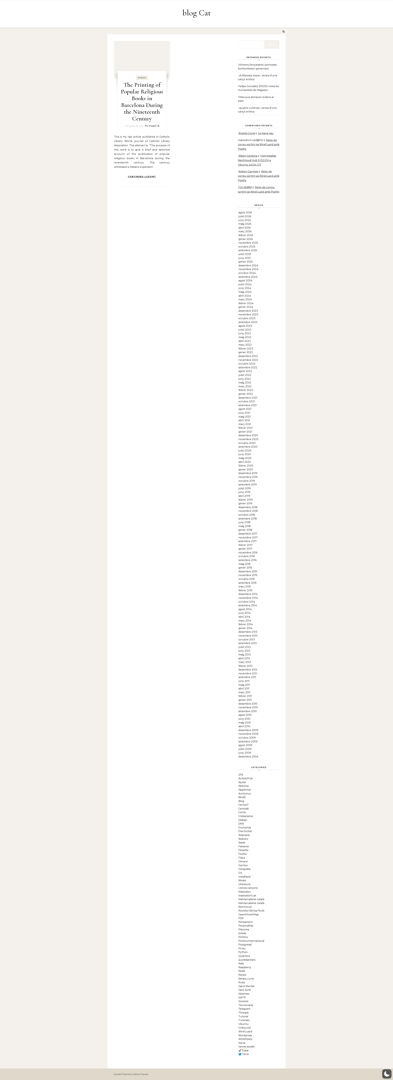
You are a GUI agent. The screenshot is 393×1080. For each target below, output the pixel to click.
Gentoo (243, 865)
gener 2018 (245, 529)
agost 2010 (245, 714)
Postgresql (245, 944)
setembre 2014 (247, 605)
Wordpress (245, 1035)
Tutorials (243, 1020)
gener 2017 (245, 548)
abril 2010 (244, 726)
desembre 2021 (247, 397)
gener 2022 (245, 393)
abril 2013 (244, 658)
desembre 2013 (247, 631)
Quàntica (244, 956)
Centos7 (243, 804)
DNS (241, 823)
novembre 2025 (248, 242)
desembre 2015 (247, 571)
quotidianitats (246, 959)
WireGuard (245, 1031)
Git (240, 872)
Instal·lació (244, 876)
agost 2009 (245, 745)
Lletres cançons (248, 887)
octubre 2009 (247, 737)
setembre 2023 (247, 322)
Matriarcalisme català (251, 899)
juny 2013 (244, 650)
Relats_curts (246, 978)
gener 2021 (245, 431)
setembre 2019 (247, 484)
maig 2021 (244, 416)
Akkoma (243, 785)
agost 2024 (245, 280)
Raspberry (244, 967)
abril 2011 (243, 688)
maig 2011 (244, 684)
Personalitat (245, 925)
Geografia (244, 869)
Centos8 (243, 808)
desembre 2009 (248, 730)
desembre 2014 (248, 594)
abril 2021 (244, 420)
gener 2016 (245, 567)
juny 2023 (244, 333)
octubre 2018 (246, 514)
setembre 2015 (247, 582)
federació (244, 835)
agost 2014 (245, 609)
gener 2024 (245, 307)
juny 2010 (244, 718)
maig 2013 (244, 654)
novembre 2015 (247, 575)
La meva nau (266, 133)
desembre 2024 (248, 265)
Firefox (242, 854)
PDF (241, 918)
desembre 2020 (248, 435)
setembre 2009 (247, 741)
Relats (242, 974)
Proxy (242, 948)
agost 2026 (245, 212)
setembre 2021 (247, 405)
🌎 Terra (243, 1054)
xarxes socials (246, 1046)
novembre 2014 (248, 597)
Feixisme (243, 846)
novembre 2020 (248, 439)
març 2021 (244, 424)
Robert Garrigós (248, 171)
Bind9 (242, 797)
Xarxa (241, 1042)
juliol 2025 (244, 254)
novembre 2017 (248, 537)
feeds (241, 842)
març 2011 (244, 692)
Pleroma (243, 929)
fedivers (243, 838)
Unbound (244, 1027)
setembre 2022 (247, 367)
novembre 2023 (248, 314)
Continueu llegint (142, 176)
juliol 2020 (244, 450)
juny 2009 (244, 752)
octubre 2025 (246, 246)
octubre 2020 (247, 443)
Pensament (245, 922)
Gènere (243, 861)
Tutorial (243, 1016)
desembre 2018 (247, 507)
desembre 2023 (248, 310)
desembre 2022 (248, 356)
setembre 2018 (247, 518)
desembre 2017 (247, 533)
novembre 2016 (247, 552)
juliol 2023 (244, 329)
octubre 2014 (246, 601)
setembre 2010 (247, 711)
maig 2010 (244, 722)
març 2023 (245, 344)
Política (243, 937)
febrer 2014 (245, 624)
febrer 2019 (245, 499)
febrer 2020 (245, 465)
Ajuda (242, 782)
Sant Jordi (244, 989)
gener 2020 (245, 469)
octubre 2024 (247, 273)
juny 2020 (244, 454)
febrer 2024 (245, 303)
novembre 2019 (248, 477)
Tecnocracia (245, 1005)
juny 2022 (244, 378)
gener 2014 (245, 628)
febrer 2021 (245, 427)
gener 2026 (245, 239)
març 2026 (244, 231)
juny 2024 (244, 288)
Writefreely (245, 1039)
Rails (241, 963)
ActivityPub (245, 778)
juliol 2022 (244, 375)
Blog (241, 801)
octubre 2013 (246, 639)
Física (241, 857)
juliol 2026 (244, 216)
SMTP (242, 997)
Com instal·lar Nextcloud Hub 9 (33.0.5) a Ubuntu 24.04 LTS (257, 160)
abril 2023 (244, 341)
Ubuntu (243, 1024)
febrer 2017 (245, 545)
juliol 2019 (244, 488)
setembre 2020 (247, 446)
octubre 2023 (246, 318)
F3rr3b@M (245, 187)
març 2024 (245, 299)
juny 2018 (244, 522)
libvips (242, 880)
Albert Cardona (247, 155)
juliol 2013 (244, 647)
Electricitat (245, 831)
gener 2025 (245, 261)
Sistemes (243, 993)
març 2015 (244, 586)
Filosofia (243, 850)
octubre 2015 (246, 579)
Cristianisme (245, 816)
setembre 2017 (247, 541)
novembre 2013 (248, 635)
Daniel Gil (154, 125)
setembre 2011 (247, 677)
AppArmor (244, 789)
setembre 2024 (248, 276)
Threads (243, 1012)
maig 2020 (244, 458)
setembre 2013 (247, 643)
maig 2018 (244, 526)
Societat (243, 1001)
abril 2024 (244, 295)
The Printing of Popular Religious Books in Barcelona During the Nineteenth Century (142, 101)
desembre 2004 (248, 756)
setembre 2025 (247, 250)
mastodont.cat (247, 895)
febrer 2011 (245, 696)
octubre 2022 (246, 363)
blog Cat (196, 13)
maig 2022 (244, 382)
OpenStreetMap (248, 914)
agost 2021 (244, 409)
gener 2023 (245, 352)
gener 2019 (245, 503)
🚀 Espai (243, 1050)
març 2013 (244, 662)
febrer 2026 (245, 235)
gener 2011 (245, 699)
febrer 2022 (245, 390)
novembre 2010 (248, 707)
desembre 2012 (247, 669)
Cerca (271, 44)
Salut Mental (246, 986)
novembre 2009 (248, 733)
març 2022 (245, 386)
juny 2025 (244, 258)
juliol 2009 (244, 749)
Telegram (244, 1008)
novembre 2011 (247, 673)
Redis (241, 971)
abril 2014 (244, 616)
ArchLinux (244, 793)
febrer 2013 (245, 665)
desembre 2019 (247, 473)
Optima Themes (140, 1074)
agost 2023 (245, 325)
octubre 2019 (246, 480)
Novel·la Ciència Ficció (251, 910)
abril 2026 (244, 227)
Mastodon (244, 891)
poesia (142, 78)
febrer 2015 (245, 590)
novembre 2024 (248, 269)
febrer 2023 (245, 348)
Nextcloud (245, 906)
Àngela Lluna (246, 133)
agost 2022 (245, 371)
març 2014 (244, 620)
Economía (244, 827)
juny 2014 (244, 613)
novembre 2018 (248, 511)
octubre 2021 (246, 401)
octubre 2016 (246, 556)
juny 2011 (244, 681)
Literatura (244, 884)
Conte (242, 812)
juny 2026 (244, 220)
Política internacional (251, 940)
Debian (242, 820)
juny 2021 (244, 412)
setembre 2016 (247, 560)
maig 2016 (244, 564)
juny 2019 (244, 492)
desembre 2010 (247, 703)
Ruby (241, 982)
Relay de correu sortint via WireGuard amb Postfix (258, 145)
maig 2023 (244, 337)
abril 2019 (244, 495)
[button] (386, 1073)
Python (243, 952)
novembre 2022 (248, 360)
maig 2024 (245, 291)
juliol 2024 (245, 284)
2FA (240, 774)
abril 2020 (244, 462)
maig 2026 (244, 223)
